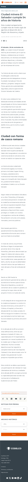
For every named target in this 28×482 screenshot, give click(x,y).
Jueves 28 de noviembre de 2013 (11, 36)
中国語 (21, 2)
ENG (18, 2)
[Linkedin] (4, 41)
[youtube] (16, 399)
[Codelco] (6, 2)
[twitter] (7, 399)
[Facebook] (2, 41)
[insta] (20, 399)
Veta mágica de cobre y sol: (9, 10)
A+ (24, 41)
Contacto (3, 466)
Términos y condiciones (7, 469)
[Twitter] (6, 41)
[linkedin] (11, 399)
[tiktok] (24, 399)
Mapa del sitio (4, 472)
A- (26, 41)
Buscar (14, 413)
